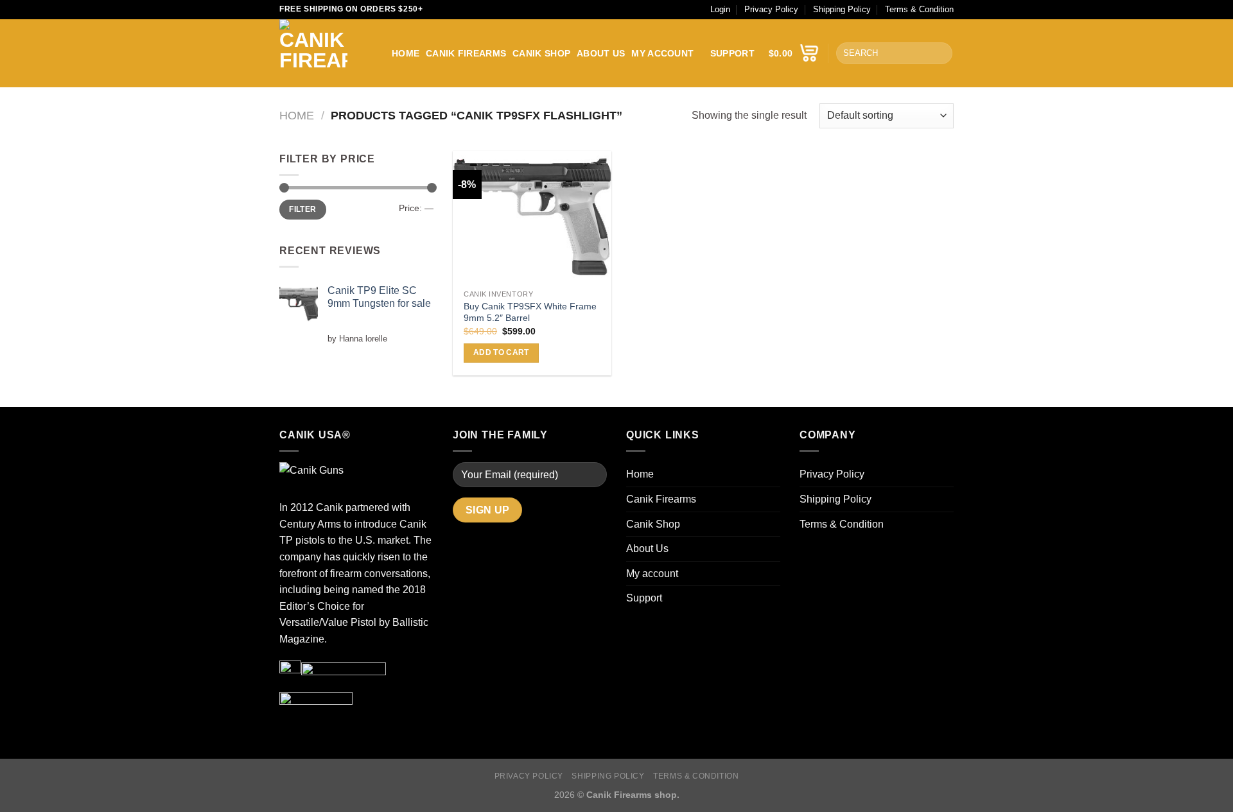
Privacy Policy (771, 9)
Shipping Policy (842, 9)
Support (732, 53)
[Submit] (940, 53)
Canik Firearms (466, 53)
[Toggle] (775, 573)
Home (405, 53)
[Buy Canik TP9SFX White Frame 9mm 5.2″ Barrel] (532, 217)
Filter (302, 209)
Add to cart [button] (501, 352)
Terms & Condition (919, 9)
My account (662, 53)
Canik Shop (541, 53)
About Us (601, 53)
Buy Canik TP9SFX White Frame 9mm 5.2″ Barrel (530, 312)
